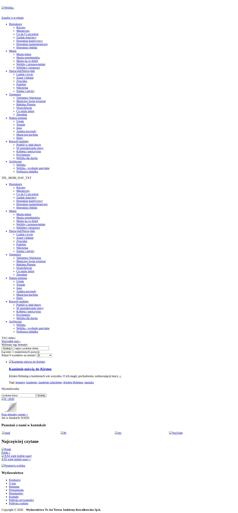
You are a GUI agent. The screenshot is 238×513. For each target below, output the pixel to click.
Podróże (21, 84)
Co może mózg (25, 111)
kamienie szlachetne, (50, 382)
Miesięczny (23, 30)
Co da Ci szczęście (27, 34)
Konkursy (15, 480)
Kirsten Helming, (73, 382)
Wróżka (20, 164)
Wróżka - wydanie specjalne (32, 168)
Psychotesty (23, 154)
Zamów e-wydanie (12, 17)
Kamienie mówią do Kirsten (30, 369)
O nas (12, 483)
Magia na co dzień (27, 61)
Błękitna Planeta (26, 104)
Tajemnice (15, 94)
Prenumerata (16, 490)
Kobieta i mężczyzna (28, 151)
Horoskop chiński (26, 47)
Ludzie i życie (24, 74)
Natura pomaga (18, 118)
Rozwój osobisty (19, 141)
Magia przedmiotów (28, 57)
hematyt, (21, 382)
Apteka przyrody (26, 131)
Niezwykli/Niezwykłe (22, 71)
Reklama (14, 486)
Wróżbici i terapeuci (28, 67)
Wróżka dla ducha (27, 158)
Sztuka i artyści (25, 91)
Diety (19, 138)
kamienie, (32, 382)
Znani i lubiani (24, 77)
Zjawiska (21, 81)
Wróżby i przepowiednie (30, 64)
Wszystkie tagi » (11, 341)
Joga (19, 128)
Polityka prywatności (21, 500)
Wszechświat (24, 107)
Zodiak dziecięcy (26, 37)
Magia (12, 50)
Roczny (20, 27)
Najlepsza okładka (27, 171)
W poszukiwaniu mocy (30, 148)
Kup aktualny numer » (14, 414)
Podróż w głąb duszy (28, 144)
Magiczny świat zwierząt (31, 101)
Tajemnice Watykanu (28, 97)
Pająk (5, 452)
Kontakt (13, 496)
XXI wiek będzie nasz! (16, 459)
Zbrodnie (21, 114)
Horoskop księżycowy (29, 40)
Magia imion (23, 54)
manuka (89, 382)
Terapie (20, 124)
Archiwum (15, 161)
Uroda (20, 121)
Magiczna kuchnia (27, 134)
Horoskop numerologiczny (32, 44)
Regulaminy (16, 493)
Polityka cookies (18, 503)
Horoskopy (15, 24)
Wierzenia (22, 87)
